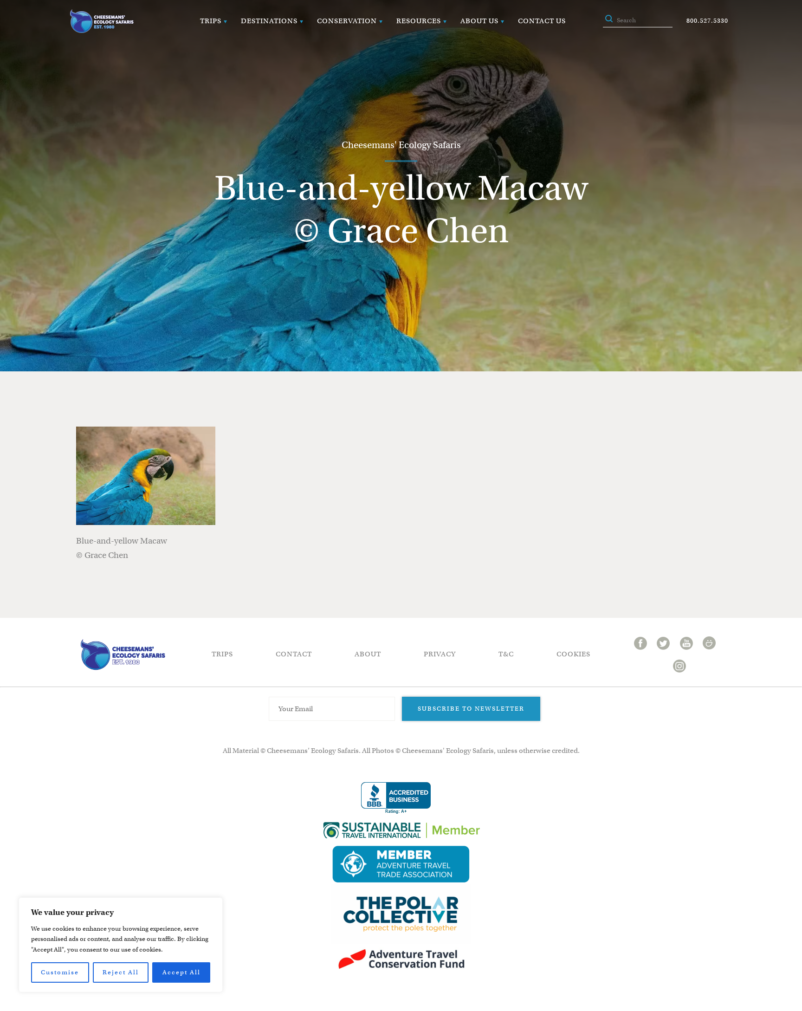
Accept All (181, 972)
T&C (506, 654)
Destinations (269, 21)
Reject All (121, 972)
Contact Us (542, 21)
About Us (479, 21)
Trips (210, 21)
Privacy (440, 654)
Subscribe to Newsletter (471, 709)
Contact (294, 654)
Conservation (347, 21)
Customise (60, 972)
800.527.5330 (707, 21)
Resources (418, 21)
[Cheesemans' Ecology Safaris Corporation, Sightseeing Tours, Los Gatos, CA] (396, 798)
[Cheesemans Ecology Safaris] (101, 21)
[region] (121, 944)
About (368, 654)
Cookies (573, 654)
